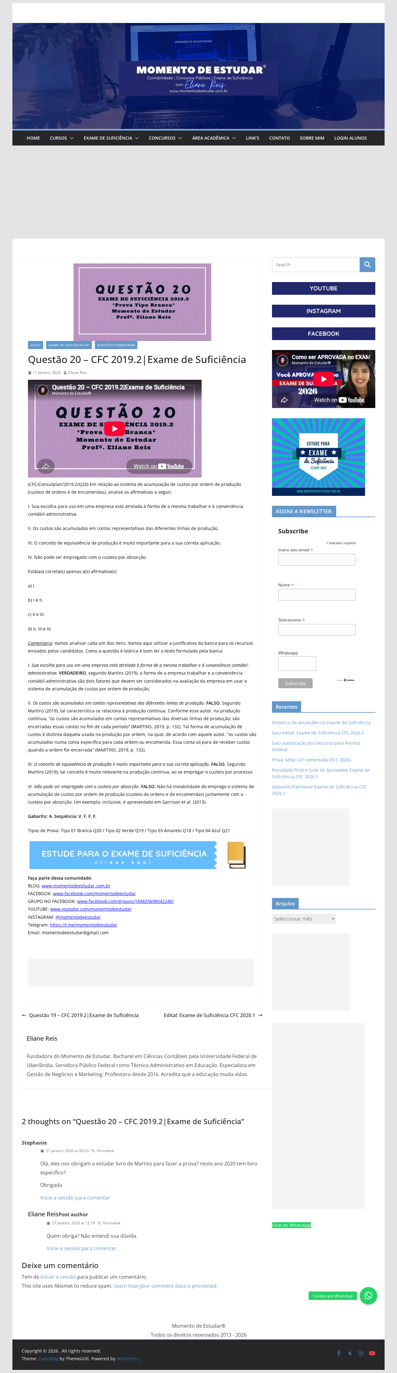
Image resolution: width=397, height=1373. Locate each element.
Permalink (105, 1150)
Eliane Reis (77, 372)
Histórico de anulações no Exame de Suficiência (321, 722)
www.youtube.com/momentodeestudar (91, 909)
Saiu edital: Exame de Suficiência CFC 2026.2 (318, 733)
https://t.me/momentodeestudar (83, 925)
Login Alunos (350, 138)
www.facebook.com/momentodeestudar (94, 893)
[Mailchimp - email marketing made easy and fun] (345, 682)
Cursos (58, 138)
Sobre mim (312, 138)
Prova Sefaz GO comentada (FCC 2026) (311, 760)
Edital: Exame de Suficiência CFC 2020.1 (209, 1015)
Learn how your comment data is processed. (166, 1285)
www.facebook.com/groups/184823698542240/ (125, 901)
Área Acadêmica (210, 138)
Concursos (162, 138)
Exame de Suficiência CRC (69, 345)
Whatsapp (288, 652)
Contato (279, 138)
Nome (286, 585)
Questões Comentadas (116, 345)
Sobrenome (291, 620)
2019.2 (35, 345)
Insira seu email (295, 550)
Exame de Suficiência (108, 138)
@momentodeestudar (78, 917)
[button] (70, 138)
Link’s (252, 138)
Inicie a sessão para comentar (75, 1197)
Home (33, 138)
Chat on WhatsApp (291, 1225)
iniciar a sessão (58, 1276)
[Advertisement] (198, 192)
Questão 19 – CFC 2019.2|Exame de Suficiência (84, 1015)
